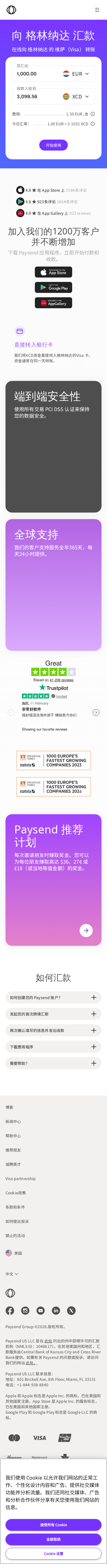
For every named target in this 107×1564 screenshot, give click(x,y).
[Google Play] (53, 287)
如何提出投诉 (17, 1221)
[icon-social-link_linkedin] (56, 1310)
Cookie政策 (15, 1192)
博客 (9, 1107)
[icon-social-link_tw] (71, 1310)
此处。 (31, 1362)
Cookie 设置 (53, 1553)
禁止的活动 (15, 1235)
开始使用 (53, 145)
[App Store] (53, 272)
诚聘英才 (13, 1164)
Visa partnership (20, 1178)
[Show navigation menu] (97, 9)
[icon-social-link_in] (25, 1310)
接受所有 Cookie (53, 1524)
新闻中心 (13, 1121)
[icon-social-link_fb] (9, 1310)
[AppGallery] (53, 302)
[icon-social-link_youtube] (40, 1310)
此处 (48, 1341)
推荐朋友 (13, 1150)
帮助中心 (13, 1135)
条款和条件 (15, 1207)
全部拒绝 (53, 1539)
